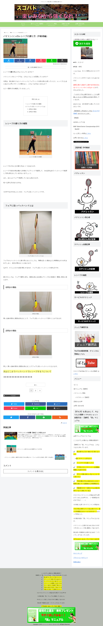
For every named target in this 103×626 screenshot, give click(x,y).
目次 (33, 99)
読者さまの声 (78, 401)
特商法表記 (77, 562)
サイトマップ (77, 553)
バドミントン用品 (79, 393)
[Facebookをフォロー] (27, 417)
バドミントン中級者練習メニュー (12, 395)
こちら (88, 133)
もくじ (76, 384)
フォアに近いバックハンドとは (36, 106)
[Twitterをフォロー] (11, 417)
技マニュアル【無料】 (81, 389)
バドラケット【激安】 (82, 397)
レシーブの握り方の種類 (34, 104)
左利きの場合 (33, 112)
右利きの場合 (33, 109)
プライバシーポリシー (80, 558)
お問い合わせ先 (79, 406)
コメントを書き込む (35, 471)
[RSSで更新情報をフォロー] (60, 417)
